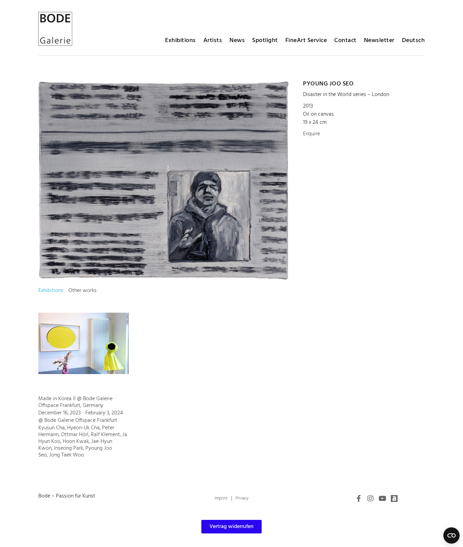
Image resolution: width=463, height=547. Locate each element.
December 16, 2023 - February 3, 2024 (80, 413)
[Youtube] (382, 498)
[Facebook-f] (359, 498)
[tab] (50, 291)
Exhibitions (180, 40)
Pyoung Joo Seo (328, 84)
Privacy (242, 498)
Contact (345, 40)
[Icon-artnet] (394, 498)
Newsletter (379, 40)
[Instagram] (370, 498)
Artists (212, 40)
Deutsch (413, 40)
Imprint (221, 498)
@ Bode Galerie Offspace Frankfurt (77, 420)
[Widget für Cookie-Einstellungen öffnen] (451, 535)
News (237, 40)
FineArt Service (306, 40)
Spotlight (265, 40)
